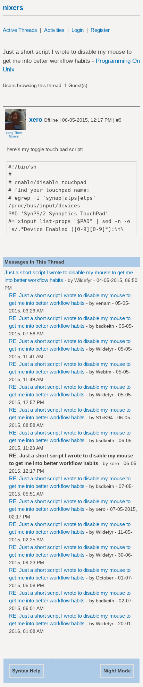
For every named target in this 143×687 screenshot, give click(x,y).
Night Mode (117, 670)
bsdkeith (105, 326)
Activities (54, 30)
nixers (13, 7)
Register (100, 30)
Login (78, 30)
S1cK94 (104, 417)
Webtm (103, 372)
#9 (118, 120)
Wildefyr (83, 280)
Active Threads (20, 30)
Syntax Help (26, 670)
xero (114, 463)
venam (103, 303)
